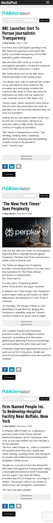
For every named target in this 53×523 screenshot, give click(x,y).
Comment (9, 174)
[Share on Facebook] (5, 166)
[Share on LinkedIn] (12, 166)
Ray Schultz (10, 43)
